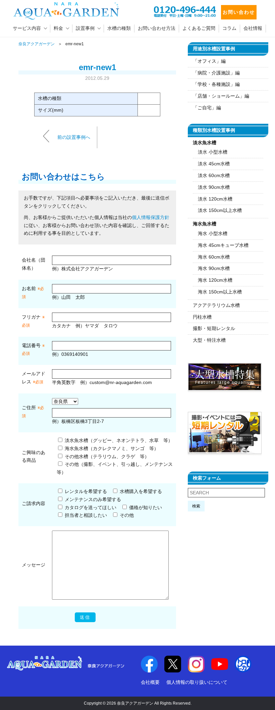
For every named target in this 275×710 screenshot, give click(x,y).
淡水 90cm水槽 (214, 187)
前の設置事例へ (73, 137)
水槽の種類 (119, 28)
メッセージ (33, 564)
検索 (196, 506)
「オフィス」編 (209, 61)
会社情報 (252, 28)
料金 (58, 28)
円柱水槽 (202, 317)
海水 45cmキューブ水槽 (223, 245)
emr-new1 (97, 67)
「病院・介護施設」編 (216, 72)
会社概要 (150, 682)
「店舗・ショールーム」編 (221, 96)
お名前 (29, 288)
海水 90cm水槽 (214, 268)
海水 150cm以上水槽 (220, 291)
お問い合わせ (239, 12)
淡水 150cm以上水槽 (220, 210)
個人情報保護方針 (150, 217)
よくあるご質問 (198, 28)
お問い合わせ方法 (156, 28)
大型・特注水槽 (209, 340)
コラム (229, 28)
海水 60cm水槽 (214, 257)
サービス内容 (27, 28)
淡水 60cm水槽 (214, 175)
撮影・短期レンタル (214, 328)
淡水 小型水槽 (212, 152)
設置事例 (85, 28)
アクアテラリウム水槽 (216, 305)
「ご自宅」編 (207, 107)
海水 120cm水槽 (215, 280)
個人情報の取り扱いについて (196, 682)
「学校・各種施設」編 (216, 84)
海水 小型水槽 (212, 233)
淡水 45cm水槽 (214, 163)
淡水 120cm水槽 (215, 199)
